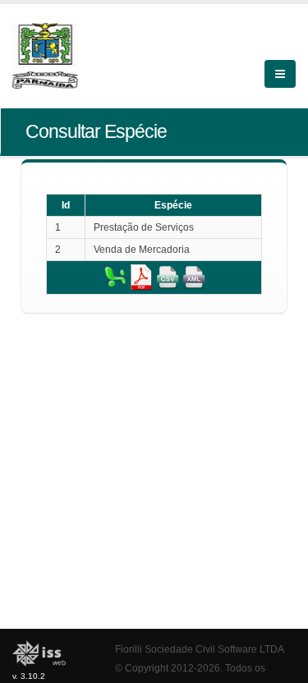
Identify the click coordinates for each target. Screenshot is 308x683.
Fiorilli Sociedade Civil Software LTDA (199, 649)
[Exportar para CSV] (167, 276)
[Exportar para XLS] (115, 276)
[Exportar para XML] (194, 276)
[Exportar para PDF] (141, 276)
